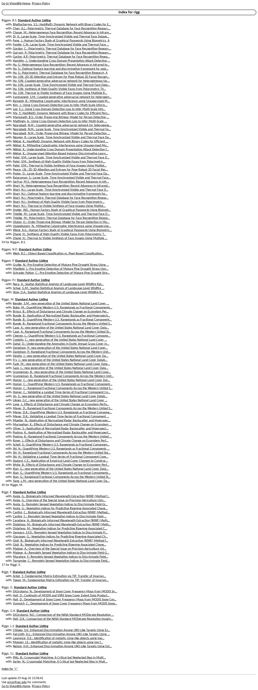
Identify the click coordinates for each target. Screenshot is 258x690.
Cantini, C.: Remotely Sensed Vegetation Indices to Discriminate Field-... (60, 516)
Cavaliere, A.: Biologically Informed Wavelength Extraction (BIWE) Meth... (61, 520)
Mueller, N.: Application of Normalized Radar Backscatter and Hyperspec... (62, 420)
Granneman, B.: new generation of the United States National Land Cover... (62, 372)
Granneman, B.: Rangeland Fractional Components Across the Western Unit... (63, 376)
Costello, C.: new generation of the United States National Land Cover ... (60, 340)
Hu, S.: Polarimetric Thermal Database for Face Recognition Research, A (60, 73)
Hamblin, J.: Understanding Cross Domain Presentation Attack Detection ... (61, 61)
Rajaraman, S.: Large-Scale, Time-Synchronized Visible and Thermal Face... (62, 177)
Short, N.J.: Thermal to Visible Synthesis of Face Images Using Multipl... (59, 206)
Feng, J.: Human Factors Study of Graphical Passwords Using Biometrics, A (61, 40)
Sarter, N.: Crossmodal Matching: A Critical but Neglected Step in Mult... (60, 661)
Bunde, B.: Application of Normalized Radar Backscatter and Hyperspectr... (61, 315)
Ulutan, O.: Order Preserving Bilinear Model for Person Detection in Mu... (61, 222)
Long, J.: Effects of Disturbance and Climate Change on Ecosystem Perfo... (61, 404)
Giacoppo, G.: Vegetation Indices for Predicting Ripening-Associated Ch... (60, 536)
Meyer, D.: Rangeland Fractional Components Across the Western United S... (62, 408)
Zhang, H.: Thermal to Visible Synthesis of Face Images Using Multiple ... (60, 238)
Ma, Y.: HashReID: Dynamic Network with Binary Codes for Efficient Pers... (61, 113)
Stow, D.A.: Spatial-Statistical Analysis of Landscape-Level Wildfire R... (58, 292)
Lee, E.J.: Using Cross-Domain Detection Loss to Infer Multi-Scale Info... (59, 109)
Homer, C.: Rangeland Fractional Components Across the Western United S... (63, 388)
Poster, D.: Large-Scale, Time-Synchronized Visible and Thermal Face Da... (61, 173)
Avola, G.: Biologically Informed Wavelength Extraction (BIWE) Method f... (61, 496)
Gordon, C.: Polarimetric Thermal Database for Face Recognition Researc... (62, 48)
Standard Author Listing (34, 20)
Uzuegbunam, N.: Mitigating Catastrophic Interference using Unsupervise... (62, 226)
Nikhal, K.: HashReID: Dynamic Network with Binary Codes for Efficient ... (60, 141)
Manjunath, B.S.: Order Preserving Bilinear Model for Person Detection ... (61, 117)
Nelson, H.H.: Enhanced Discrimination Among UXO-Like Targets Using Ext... (62, 646)
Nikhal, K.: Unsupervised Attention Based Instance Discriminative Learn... (60, 153)
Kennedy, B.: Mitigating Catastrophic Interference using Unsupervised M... (61, 101)
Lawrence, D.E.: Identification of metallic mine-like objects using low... (58, 638)
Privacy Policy (41, 3)
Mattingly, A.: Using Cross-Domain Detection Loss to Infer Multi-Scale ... (60, 121)
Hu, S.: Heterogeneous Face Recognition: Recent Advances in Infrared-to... (61, 65)
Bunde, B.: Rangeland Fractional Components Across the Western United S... (62, 323)
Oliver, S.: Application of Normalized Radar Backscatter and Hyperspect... (61, 428)
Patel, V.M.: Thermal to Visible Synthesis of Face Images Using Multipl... (60, 165)
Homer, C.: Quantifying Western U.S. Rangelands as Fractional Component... (62, 384)
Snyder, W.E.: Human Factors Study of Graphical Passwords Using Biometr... (62, 210)
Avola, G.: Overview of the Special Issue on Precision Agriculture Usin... (59, 500)
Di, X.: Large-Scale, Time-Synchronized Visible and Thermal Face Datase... (61, 36)
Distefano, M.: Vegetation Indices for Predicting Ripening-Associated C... (60, 528)
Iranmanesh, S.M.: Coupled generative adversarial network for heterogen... (62, 97)
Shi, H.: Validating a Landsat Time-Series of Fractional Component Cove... (60, 457)
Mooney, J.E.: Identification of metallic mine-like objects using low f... (58, 642)
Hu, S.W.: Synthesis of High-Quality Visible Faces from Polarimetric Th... (59, 89)
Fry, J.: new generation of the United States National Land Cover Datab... (60, 360)
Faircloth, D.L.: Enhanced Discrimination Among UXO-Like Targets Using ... (61, 634)
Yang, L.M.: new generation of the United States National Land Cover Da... (61, 481)
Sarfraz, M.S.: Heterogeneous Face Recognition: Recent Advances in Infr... (61, 181)
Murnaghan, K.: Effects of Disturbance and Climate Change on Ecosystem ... (62, 424)
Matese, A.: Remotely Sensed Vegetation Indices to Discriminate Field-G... (61, 553)
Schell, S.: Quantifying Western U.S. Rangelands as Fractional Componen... (61, 444)
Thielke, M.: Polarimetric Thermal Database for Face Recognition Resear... (61, 218)
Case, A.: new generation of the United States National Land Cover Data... (61, 327)
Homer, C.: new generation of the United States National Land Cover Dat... (61, 380)
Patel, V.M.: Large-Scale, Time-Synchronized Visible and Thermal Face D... (61, 157)
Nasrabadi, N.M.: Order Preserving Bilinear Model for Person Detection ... (61, 133)
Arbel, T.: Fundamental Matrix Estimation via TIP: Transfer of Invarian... (59, 576)
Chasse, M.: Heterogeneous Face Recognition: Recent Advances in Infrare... (62, 32)
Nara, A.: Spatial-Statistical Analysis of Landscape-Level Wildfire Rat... (58, 284)
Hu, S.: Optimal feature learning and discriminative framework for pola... (61, 69)
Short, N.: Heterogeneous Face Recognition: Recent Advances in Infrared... (61, 186)
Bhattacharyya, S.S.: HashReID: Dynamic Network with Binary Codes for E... (62, 24)
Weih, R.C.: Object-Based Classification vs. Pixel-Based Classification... (58, 253)
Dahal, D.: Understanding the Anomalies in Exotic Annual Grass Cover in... (61, 344)
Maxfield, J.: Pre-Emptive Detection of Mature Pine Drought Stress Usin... (60, 269)
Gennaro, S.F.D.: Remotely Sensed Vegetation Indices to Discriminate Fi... (60, 532)
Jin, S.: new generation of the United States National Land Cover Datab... (60, 396)
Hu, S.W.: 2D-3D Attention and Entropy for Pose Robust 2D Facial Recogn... (61, 77)
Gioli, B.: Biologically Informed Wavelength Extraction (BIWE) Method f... (60, 540)
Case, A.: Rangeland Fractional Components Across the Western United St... (62, 332)
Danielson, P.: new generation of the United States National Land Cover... (60, 348)
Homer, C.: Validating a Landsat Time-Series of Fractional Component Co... (61, 392)
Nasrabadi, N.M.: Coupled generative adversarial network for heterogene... (62, 125)
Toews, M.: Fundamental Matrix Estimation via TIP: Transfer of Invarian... (61, 580)
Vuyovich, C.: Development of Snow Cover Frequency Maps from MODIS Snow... (65, 603)
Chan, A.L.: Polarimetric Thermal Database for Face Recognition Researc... (61, 28)
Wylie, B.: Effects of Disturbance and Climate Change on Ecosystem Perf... (61, 465)
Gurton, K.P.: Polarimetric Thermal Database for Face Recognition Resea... (61, 56)
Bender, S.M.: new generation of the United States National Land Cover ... (61, 303)
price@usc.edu (17, 682)
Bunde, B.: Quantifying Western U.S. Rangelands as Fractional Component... (62, 319)
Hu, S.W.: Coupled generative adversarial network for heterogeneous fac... (61, 81)
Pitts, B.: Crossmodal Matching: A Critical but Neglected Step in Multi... (59, 657)
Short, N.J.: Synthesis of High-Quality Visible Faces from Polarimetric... (59, 202)
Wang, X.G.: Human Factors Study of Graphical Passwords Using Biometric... (62, 230)
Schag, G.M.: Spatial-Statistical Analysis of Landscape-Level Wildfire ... (58, 288)
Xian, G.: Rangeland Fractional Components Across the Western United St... (62, 477)
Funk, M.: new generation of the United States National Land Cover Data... (61, 364)
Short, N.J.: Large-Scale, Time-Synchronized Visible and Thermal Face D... (60, 190)
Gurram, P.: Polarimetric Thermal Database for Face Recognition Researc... (62, 52)
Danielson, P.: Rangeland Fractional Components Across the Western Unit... (62, 352)
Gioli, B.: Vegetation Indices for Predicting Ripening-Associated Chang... (59, 544)
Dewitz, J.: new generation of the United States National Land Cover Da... (60, 356)
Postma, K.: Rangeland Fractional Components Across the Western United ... (62, 436)
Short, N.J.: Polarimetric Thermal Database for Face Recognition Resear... (61, 198)
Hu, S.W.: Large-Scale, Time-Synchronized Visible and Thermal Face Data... (61, 85)
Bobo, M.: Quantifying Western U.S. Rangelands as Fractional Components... (62, 307)
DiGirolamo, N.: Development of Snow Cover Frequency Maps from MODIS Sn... (65, 591)
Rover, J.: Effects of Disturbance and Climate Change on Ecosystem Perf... (60, 440)
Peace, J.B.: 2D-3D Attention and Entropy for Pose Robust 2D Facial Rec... (60, 169)
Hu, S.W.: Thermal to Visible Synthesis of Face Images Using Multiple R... (60, 93)
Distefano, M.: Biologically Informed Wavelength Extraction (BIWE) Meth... (62, 524)
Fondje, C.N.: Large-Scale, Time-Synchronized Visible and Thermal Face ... (61, 44)
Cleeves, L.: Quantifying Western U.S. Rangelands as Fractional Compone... (61, 336)
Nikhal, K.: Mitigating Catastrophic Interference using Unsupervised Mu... (61, 145)
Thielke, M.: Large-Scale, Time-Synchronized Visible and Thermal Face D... (61, 214)
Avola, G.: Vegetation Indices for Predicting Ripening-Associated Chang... (60, 508)
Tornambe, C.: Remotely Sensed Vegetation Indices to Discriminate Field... (61, 561)
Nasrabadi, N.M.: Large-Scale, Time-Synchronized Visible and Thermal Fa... (62, 129)
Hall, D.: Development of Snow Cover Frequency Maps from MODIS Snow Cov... (65, 599)
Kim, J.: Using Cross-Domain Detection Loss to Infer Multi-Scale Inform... (60, 105)
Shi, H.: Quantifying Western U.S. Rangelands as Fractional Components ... (61, 448)
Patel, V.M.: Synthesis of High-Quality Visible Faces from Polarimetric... (59, 161)
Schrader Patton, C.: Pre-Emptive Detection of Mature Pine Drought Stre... (61, 273)
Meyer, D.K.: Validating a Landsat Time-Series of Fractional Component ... (61, 416)
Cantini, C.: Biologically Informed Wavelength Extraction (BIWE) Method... (61, 512)
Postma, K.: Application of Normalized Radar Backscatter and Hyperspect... (62, 432)
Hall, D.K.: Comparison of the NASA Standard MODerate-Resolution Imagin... (63, 619)
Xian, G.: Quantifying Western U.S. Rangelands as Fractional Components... (61, 473)
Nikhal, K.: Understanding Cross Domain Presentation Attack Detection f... (61, 149)
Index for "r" (10, 669)
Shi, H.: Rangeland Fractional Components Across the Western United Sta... (61, 452)
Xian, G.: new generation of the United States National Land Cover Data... (61, 469)
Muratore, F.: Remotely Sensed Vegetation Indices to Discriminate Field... (60, 557)
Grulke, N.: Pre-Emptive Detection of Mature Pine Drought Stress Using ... (61, 265)
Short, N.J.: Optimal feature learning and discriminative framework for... (60, 194)
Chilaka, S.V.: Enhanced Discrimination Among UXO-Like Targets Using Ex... (61, 630)
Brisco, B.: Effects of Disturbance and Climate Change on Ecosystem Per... (61, 311)
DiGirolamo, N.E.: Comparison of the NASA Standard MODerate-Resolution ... (63, 615)
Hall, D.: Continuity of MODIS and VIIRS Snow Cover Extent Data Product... (61, 595)
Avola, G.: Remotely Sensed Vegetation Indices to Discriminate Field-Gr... (60, 504)
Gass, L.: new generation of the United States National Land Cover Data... (60, 368)
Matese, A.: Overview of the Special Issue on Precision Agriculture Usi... (59, 548)
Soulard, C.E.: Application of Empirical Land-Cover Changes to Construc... (60, 461)
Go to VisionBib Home (16, 3)
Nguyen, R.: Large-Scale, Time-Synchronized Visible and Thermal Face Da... (62, 137)
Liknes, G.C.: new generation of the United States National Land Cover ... (60, 400)
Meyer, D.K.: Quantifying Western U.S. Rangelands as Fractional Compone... (62, 412)
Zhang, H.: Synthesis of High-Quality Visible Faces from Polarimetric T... (59, 234)
